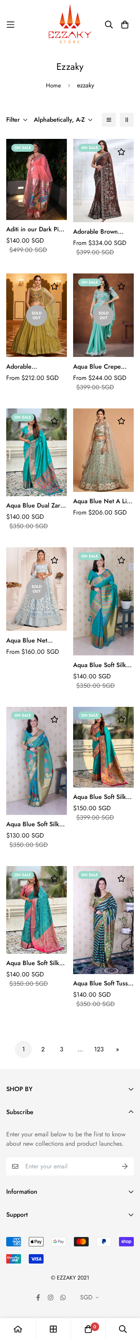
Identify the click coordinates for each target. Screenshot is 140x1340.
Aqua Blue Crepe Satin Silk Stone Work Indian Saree (102, 366)
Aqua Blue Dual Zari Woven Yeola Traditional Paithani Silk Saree (34, 505)
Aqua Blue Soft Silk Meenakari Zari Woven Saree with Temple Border (99, 665)
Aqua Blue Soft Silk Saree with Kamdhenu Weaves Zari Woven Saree (36, 824)
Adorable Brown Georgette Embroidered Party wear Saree (98, 231)
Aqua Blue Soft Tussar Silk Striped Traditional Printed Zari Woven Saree (103, 983)
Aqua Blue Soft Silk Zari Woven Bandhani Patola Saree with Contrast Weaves (36, 963)
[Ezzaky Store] (70, 24)
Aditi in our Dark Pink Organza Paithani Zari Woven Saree (36, 229)
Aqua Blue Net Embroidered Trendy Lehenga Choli (34, 640)
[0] (88, 1329)
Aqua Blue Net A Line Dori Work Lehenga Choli (103, 501)
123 (99, 1049)
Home (53, 85)
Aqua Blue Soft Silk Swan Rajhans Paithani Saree (99, 797)
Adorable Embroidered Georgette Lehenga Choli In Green (33, 366)
